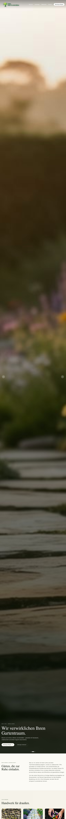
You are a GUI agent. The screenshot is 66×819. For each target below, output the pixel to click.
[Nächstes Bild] (62, 376)
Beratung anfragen (59, 4)
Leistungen (37, 4)
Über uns (31, 4)
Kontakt (50, 4)
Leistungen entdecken (21, 744)
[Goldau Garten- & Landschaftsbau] (11, 4)
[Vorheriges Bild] (3, 376)
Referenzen (44, 4)
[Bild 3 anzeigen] (34, 751)
